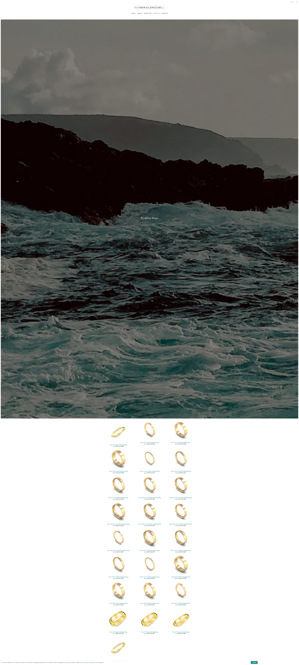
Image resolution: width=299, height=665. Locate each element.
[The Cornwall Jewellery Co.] (149, 8)
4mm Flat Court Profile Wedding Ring (149, 498)
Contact (164, 13)
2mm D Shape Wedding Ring (118, 445)
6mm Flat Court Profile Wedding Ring (118, 524)
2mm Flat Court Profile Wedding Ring (118, 550)
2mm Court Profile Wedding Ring (149, 471)
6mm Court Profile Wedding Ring (149, 550)
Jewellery (148, 13)
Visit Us (157, 13)
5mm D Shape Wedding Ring (149, 632)
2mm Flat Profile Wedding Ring (149, 442)
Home (133, 13)
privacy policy (89, 662)
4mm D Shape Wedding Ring (180, 632)
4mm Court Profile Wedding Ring (181, 471)
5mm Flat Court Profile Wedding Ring (180, 498)
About (139, 13)
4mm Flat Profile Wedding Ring (149, 603)
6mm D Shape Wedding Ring (118, 632)
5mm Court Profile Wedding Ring (118, 498)
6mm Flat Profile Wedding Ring (118, 471)
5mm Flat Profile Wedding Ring (180, 442)
